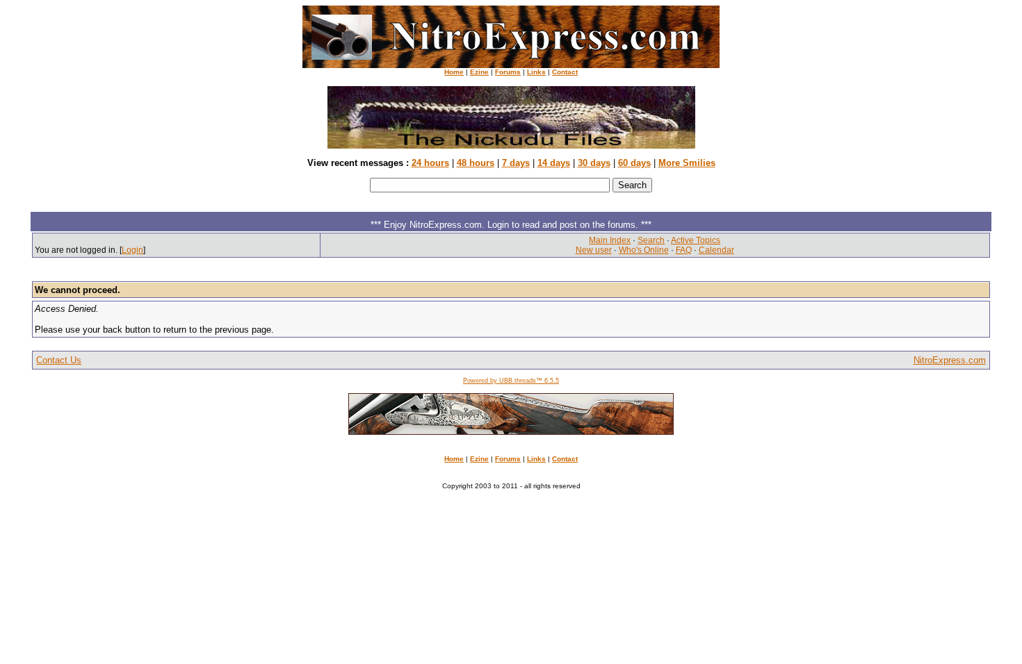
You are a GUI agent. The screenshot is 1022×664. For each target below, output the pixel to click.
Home (454, 72)
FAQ (684, 250)
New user (594, 250)
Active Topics (695, 240)
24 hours (430, 163)
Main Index (610, 240)
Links (536, 72)
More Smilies (686, 163)
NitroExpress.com (950, 360)
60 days (634, 163)
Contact (565, 72)
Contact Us (58, 360)
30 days (594, 163)
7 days (516, 163)
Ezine (479, 72)
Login (132, 250)
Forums (508, 72)
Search (651, 240)
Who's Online (644, 250)
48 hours (475, 163)
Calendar (716, 250)
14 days (553, 163)
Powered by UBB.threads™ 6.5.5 (511, 380)
